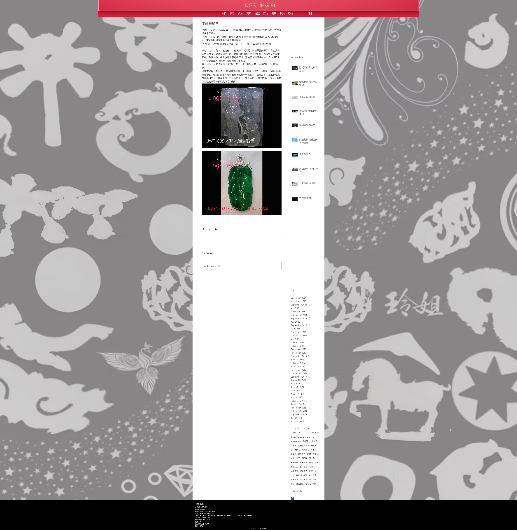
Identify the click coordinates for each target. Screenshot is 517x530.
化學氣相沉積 (303, 446)
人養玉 (314, 441)
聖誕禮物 (303, 471)
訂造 (292, 475)
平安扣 (314, 450)
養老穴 (308, 484)
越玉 (305, 475)
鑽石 (292, 484)
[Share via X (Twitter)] (209, 229)
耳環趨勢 (294, 471)
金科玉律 (303, 480)
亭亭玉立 (306, 441)
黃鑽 (314, 484)
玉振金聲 (294, 463)
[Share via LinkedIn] (216, 229)
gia (313, 437)
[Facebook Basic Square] (292, 498)
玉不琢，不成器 (308, 458)
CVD (304, 433)
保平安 (293, 446)
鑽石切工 (300, 484)
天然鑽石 (305, 450)
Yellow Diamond (303, 437)
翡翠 (311, 467)
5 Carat (293, 433)
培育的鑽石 (295, 450)
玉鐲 (311, 463)
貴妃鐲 (299, 475)
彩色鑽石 (301, 454)
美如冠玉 (294, 467)
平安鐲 (293, 454)
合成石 (314, 446)
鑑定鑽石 (313, 480)
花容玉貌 (313, 471)
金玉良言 (294, 480)
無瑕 (292, 458)
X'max (293, 437)
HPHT (317, 433)
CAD (299, 433)
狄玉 (298, 458)
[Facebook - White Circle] (310, 13)
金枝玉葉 (312, 475)
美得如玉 (303, 467)
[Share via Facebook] (203, 229)
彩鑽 (309, 454)
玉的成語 (303, 463)
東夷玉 (315, 454)
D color (311, 433)
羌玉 (316, 463)
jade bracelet (296, 441)
